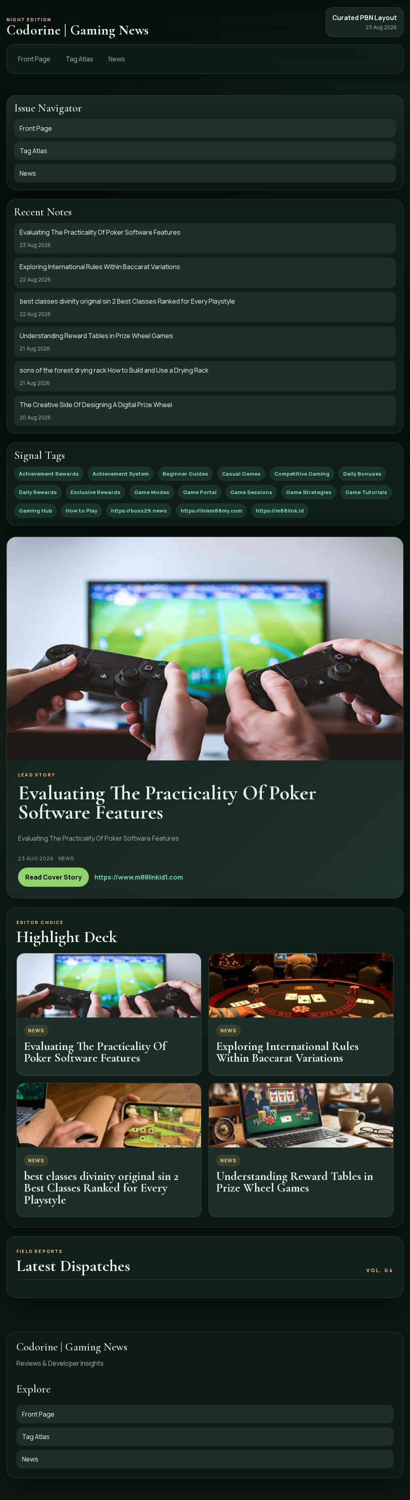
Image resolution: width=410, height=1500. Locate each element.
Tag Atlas (79, 59)
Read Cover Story (53, 877)
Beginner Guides (185, 473)
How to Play (81, 510)
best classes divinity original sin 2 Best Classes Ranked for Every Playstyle (101, 1188)
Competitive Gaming (302, 473)
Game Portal (200, 492)
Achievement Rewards (49, 473)
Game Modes (151, 492)
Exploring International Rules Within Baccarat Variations (287, 1052)
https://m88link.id (280, 510)
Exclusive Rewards (95, 492)
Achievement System (120, 473)
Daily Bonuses (362, 473)
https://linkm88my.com (211, 510)
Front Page (34, 59)
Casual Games (241, 473)
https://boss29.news (139, 510)
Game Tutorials (366, 492)
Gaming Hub (35, 510)
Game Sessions (251, 492)
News (117, 59)
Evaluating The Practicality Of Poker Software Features (95, 1052)
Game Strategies (309, 492)
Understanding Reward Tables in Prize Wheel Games (294, 1182)
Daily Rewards (38, 492)
